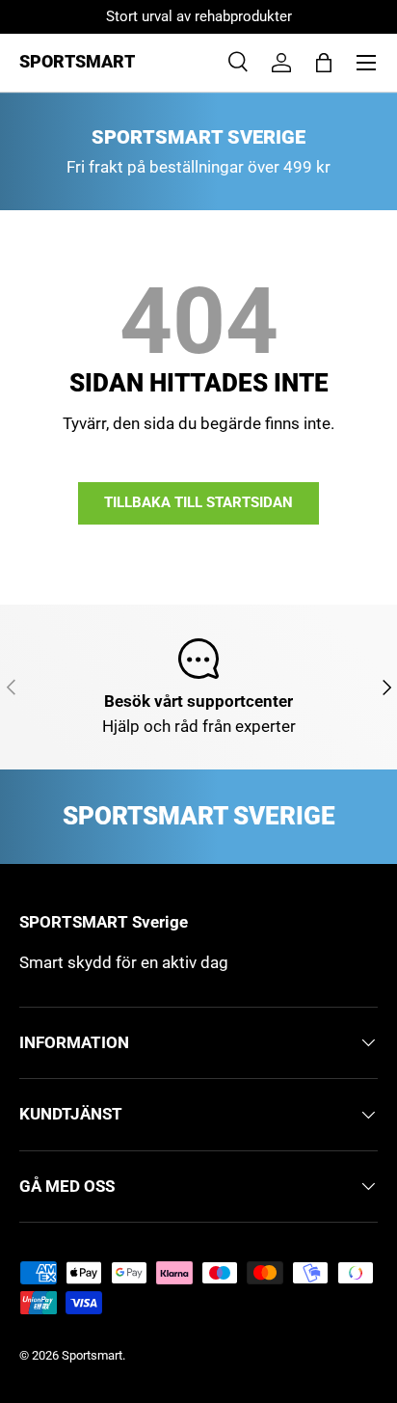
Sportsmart (92, 1355)
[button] (324, 62)
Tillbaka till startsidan (198, 502)
